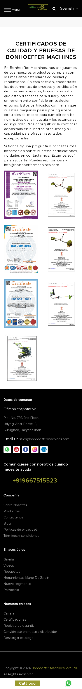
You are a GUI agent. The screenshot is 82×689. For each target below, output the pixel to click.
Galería (8, 559)
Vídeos (8, 565)
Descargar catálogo (18, 638)
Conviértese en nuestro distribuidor (30, 632)
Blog (7, 523)
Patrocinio (11, 590)
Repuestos (11, 572)
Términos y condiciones (21, 536)
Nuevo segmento (17, 584)
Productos (11, 511)
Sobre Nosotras (15, 505)
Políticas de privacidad (20, 530)
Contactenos (13, 517)
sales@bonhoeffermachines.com (44, 439)
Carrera (8, 613)
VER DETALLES (21, 195)
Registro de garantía (19, 626)
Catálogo (27, 683)
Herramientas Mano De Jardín (26, 578)
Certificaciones (14, 619)
